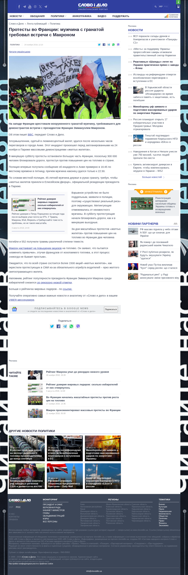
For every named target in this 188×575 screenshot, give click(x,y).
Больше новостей (152, 177)
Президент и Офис (53, 505)
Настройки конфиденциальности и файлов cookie (31, 564)
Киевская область (114, 507)
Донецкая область (88, 518)
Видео (102, 16)
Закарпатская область (90, 523)
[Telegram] (24, 6)
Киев (82, 504)
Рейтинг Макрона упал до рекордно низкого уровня (77, 373)
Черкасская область (141, 516)
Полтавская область (115, 521)
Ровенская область (114, 523)
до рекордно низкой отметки (54, 282)
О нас (12, 514)
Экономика (163, 525)
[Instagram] (35, 6)
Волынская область (89, 514)
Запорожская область (90, 525)
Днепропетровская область (92, 516)
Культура (163, 507)
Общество (163, 516)
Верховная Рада (52, 507)
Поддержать (120, 16)
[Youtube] (29, 6)
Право (161, 521)
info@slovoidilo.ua (94, 571)
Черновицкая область (141, 521)
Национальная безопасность (165, 512)
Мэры (46, 519)
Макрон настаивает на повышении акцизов (35, 248)
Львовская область (114, 514)
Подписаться (111, 309)
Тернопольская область (142, 507)
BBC (30, 134)
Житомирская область (90, 521)
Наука (161, 509)
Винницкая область (88, 511)
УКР (161, 6)
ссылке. (67, 289)
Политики (57, 16)
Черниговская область (141, 518)
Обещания (37, 16)
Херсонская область (141, 511)
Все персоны (50, 522)
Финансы (163, 523)
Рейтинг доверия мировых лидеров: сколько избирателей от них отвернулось (51, 203)
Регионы (113, 499)
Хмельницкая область (141, 514)
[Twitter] (40, 6)
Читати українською (19, 52)
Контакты (14, 517)
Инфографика (82, 16)
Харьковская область (141, 509)
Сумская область (139, 504)
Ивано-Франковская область (118, 504)
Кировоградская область (117, 509)
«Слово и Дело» (29, 557)
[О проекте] (178, 2)
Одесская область (114, 518)
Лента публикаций (37, 23)
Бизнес (162, 504)
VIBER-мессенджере (21, 299)
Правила (13, 519)
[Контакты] (178, 6)
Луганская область (114, 511)
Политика (55, 23)
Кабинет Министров (54, 510)
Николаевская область (116, 516)
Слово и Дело (16, 23)
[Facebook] (19, 6)
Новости (16, 16)
